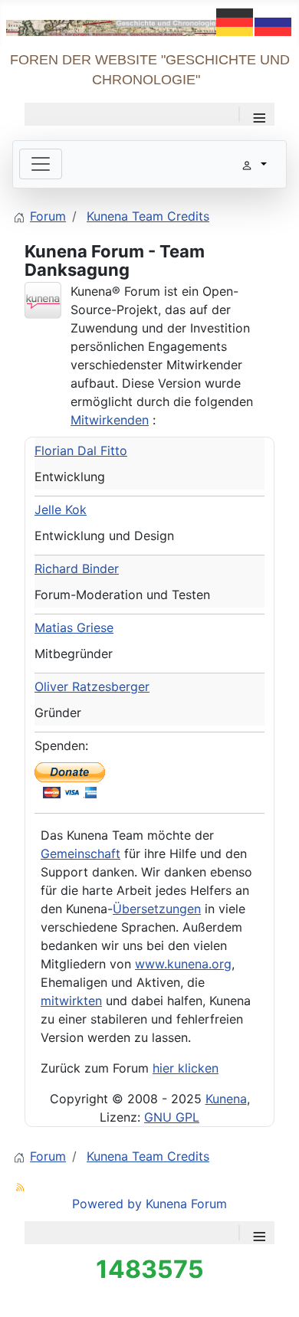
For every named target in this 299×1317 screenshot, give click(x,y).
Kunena (226, 1098)
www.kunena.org (183, 963)
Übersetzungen (157, 908)
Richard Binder (76, 568)
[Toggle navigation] (40, 164)
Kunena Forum (186, 1203)
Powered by (107, 1203)
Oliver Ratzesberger (92, 686)
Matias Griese (73, 627)
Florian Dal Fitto (80, 450)
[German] (235, 20)
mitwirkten (71, 1000)
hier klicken (186, 1068)
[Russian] (274, 20)
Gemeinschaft (80, 853)
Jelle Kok (60, 509)
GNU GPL (171, 1117)
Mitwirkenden (110, 420)
